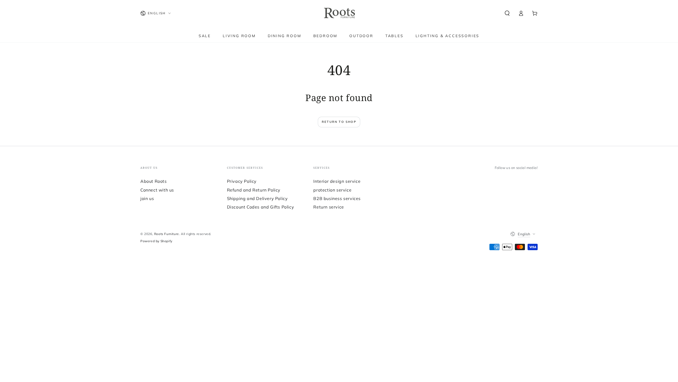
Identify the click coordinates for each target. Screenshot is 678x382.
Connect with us (157, 190)
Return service (328, 207)
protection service (332, 190)
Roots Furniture (166, 234)
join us (147, 198)
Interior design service (336, 181)
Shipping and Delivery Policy (257, 198)
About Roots (153, 181)
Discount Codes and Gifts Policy (260, 207)
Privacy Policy (242, 181)
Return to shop (339, 122)
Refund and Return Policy (253, 190)
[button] (507, 13)
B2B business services (337, 198)
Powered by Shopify (156, 241)
